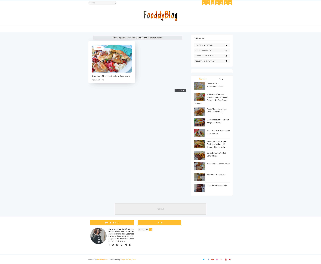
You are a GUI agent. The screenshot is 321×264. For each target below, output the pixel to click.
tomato (99, 48)
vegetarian (143, 230)
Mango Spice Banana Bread (218, 163)
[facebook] (208, 2)
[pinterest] (230, 2)
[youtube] (226, 2)
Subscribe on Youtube (205, 56)
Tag (221, 79)
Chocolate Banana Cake (217, 185)
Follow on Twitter (203, 45)
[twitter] (204, 2)
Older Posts (180, 90)
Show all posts (155, 37)
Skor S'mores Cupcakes (216, 174)
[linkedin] (122, 245)
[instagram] (217, 2)
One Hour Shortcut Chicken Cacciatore (111, 76)
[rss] (221, 2)
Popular (203, 79)
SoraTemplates (102, 259)
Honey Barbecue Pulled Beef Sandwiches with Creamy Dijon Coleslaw (216, 144)
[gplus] (212, 2)
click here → (121, 241)
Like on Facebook (203, 50)
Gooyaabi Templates (128, 259)
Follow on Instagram (205, 61)
